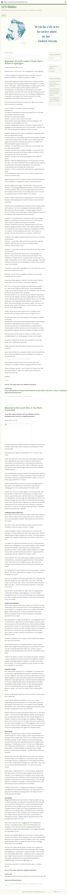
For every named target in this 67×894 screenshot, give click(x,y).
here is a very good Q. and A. (19, 609)
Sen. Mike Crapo (26, 591)
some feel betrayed (31, 825)
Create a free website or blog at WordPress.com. (33, 891)
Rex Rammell (19, 396)
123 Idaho (8, 7)
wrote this (30, 802)
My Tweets (52, 71)
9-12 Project (21, 480)
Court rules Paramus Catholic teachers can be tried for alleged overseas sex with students (54, 92)
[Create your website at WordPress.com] (33, 2)
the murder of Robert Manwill (13, 682)
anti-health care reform (35, 444)
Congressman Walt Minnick (15, 883)
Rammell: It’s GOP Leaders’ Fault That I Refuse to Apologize (23, 62)
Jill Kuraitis (15, 67)
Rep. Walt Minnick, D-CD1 (25, 453)
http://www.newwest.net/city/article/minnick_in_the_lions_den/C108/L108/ (25, 876)
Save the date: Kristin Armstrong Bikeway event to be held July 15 (54, 100)
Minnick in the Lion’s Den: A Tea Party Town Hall (23, 409)
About (3, 15)
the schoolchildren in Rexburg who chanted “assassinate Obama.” (23, 181)
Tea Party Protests (33, 883)
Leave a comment (27, 396)
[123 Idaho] (33, 34)
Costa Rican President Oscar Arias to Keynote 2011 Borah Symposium (54, 84)
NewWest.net (12, 396)
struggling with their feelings (29, 823)
